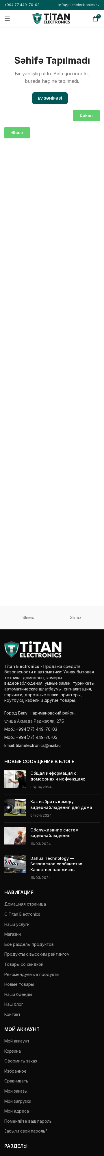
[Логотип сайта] (51, 18)
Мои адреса (16, 1111)
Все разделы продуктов (29, 944)
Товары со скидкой (23, 964)
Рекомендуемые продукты (31, 974)
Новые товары (19, 984)
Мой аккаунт (16, 1040)
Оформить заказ (20, 1060)
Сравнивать (16, 1080)
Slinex (28, 617)
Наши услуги (16, 924)
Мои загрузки (17, 1101)
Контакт (12, 1014)
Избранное (15, 1071)
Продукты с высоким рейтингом (37, 954)
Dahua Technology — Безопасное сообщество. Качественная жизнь (56, 864)
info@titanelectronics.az (79, 5)
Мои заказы (15, 1091)
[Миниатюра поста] (15, 780)
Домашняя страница (25, 904)
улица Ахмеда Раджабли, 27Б (34, 721)
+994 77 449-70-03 (22, 5)
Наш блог (13, 1004)
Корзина (12, 1051)
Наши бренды (18, 994)
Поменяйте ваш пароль (28, 1121)
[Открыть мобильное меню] (7, 18)
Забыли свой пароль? (25, 1130)
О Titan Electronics (22, 914)
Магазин (12, 934)
